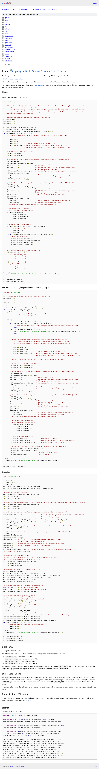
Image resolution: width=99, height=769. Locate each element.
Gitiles (12, 766)
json (95, 766)
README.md (8, 61)
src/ (6, 31)
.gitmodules (8, 43)
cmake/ (7, 22)
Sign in (95, 3)
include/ (7, 29)
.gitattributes (8, 38)
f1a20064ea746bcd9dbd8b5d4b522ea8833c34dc (37, 9)
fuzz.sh (7, 54)
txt (91, 766)
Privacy (17, 766)
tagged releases (40, 85)
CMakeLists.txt (9, 52)
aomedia (5, 9)
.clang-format (9, 36)
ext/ (6, 27)
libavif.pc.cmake (9, 56)
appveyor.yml (9, 47)
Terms (22, 766)
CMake (19, 651)
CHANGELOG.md (10, 49)
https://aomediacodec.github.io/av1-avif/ (14, 79)
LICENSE (7, 58)
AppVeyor (28, 700)
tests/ (6, 33)
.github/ (7, 18)
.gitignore (7, 40)
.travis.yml (8, 45)
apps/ (6, 20)
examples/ (8, 24)
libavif (13, 9)
